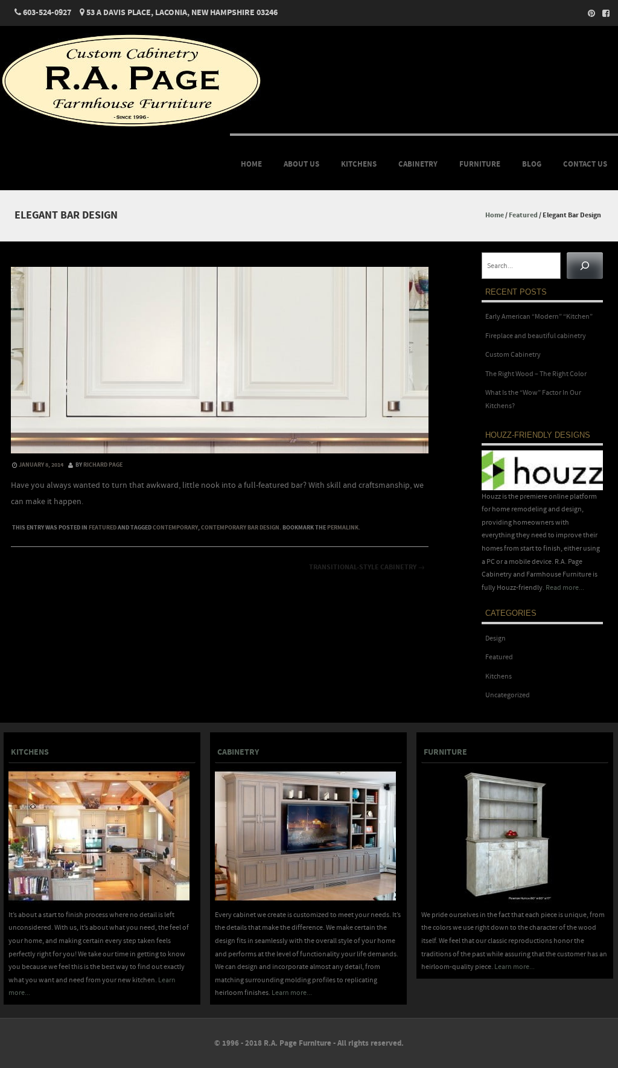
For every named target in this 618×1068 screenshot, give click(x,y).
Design (495, 638)
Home (251, 164)
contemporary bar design (240, 527)
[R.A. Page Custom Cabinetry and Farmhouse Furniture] (131, 125)
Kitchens (359, 164)
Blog (531, 164)
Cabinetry (418, 164)
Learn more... (292, 992)
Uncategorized (507, 695)
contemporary (175, 527)
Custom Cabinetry (513, 354)
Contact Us (585, 164)
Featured (523, 215)
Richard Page (103, 465)
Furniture (479, 164)
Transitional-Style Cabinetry (367, 567)
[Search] (585, 265)
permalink (342, 527)
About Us (301, 164)
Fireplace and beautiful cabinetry (535, 336)
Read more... (565, 587)
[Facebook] (602, 13)
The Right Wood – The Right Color (536, 374)
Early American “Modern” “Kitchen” (539, 316)
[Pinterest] (588, 13)
